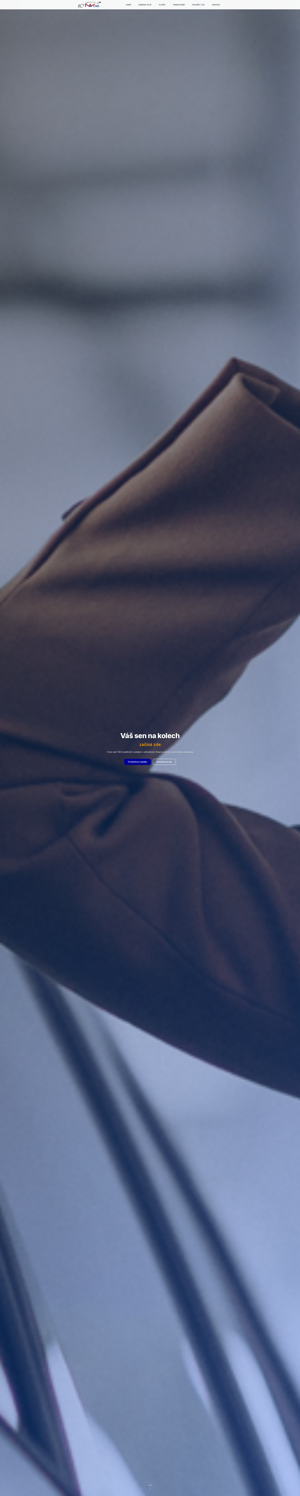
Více (150, 1485)
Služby (162, 5)
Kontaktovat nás (164, 762)
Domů (128, 5)
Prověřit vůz (198, 5)
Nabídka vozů (145, 5)
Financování (179, 5)
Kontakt (216, 5)
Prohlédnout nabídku (137, 762)
